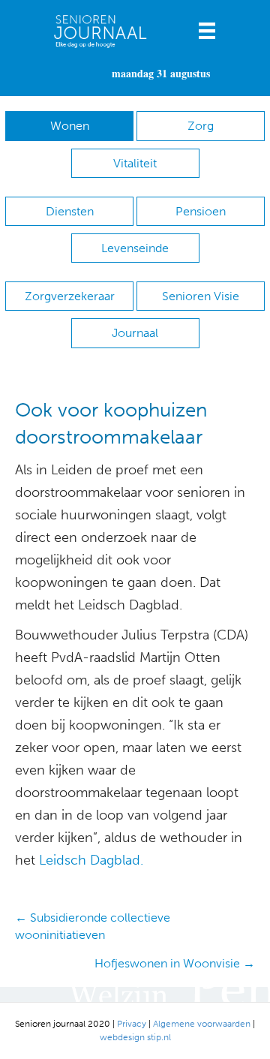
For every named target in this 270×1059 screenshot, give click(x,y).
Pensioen (201, 211)
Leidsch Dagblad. (91, 860)
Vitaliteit (135, 163)
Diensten (70, 211)
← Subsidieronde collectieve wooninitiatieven (92, 926)
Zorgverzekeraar (70, 296)
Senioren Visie (200, 296)
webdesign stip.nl (135, 1037)
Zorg (201, 126)
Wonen (69, 126)
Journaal (135, 333)
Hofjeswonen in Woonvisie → (174, 963)
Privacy (131, 1023)
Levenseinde (135, 248)
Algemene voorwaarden (201, 1023)
